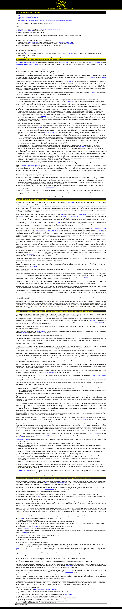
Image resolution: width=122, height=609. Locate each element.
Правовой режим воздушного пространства (30, 17)
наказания (82, 146)
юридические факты (33, 42)
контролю (69, 565)
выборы (20, 518)
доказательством (49, 372)
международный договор (98, 228)
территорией (70, 101)
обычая (93, 92)
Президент (19, 548)
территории (92, 320)
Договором (30, 254)
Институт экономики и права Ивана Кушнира (58, 608)
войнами (71, 81)
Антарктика (50, 187)
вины (39, 127)
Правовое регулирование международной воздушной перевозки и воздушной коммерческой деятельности (46, 18)
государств (91, 77)
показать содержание (21, 604)
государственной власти (70, 216)
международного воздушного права (49, 29)
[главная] (61, 7)
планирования (49, 489)
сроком (25, 532)
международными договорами (31, 165)
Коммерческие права (22, 439)
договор (23, 332)
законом (70, 43)
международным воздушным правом (45, 589)
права (85, 57)
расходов (26, 528)
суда (58, 222)
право (100, 230)
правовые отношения (65, 42)
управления (38, 435)
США (70, 419)
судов (39, 103)
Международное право (23, 470)
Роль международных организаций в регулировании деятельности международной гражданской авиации (45, 20)
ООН (47, 482)
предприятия (49, 435)
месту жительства (92, 433)
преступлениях (30, 134)
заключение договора (99, 375)
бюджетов (35, 526)
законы (104, 77)
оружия (43, 116)
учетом (63, 214)
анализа (27, 53)
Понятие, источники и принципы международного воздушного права (36, 15)
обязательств (41, 331)
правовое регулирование (25, 30)
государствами (61, 482)
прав (40, 419)
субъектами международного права (27, 64)
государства (24, 207)
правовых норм (67, 53)
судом (21, 436)
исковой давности (49, 132)
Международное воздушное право (26, 62)
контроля (60, 235)
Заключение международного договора (48, 230)
